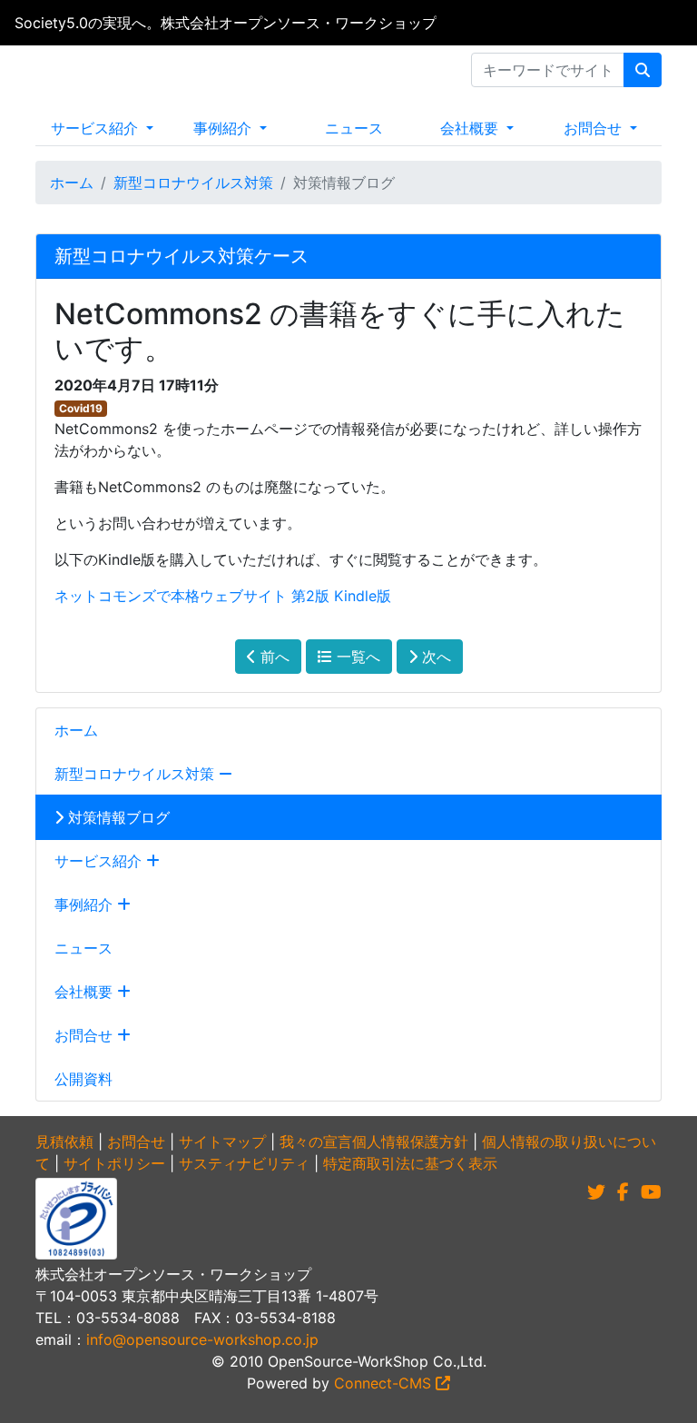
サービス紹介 (96, 128)
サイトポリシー (114, 1163)
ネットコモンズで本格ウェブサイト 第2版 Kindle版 (222, 596)
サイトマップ (222, 1141)
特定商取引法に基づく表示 (410, 1163)
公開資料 (83, 1079)
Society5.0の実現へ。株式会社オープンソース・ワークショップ (226, 23)
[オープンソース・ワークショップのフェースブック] (623, 1192)
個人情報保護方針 (410, 1141)
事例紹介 (224, 128)
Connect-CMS (385, 1383)
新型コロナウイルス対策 (193, 182)
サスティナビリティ (244, 1163)
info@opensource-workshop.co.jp (202, 1339)
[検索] (642, 70)
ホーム (71, 182)
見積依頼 (64, 1141)
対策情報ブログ (117, 817)
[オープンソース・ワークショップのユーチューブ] (651, 1192)
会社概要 (471, 128)
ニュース (354, 128)
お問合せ (595, 128)
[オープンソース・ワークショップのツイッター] (596, 1192)
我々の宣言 (316, 1141)
